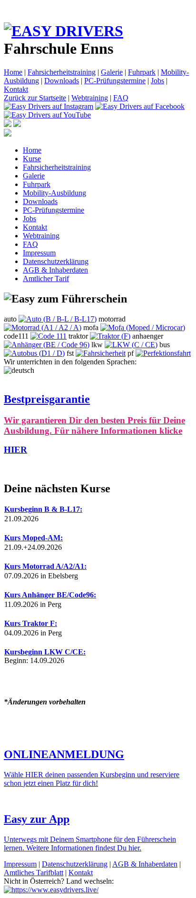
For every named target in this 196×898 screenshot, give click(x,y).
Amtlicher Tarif (46, 278)
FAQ (120, 98)
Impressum (39, 253)
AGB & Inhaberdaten (55, 270)
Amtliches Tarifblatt (33, 873)
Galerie (112, 72)
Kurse (32, 159)
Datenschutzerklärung (55, 261)
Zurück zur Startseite (35, 98)
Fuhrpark (142, 72)
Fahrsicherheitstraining (62, 72)
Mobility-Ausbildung (54, 193)
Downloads (61, 81)
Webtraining (89, 98)
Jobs (157, 81)
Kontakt (16, 89)
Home (13, 72)
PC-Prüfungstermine (115, 81)
